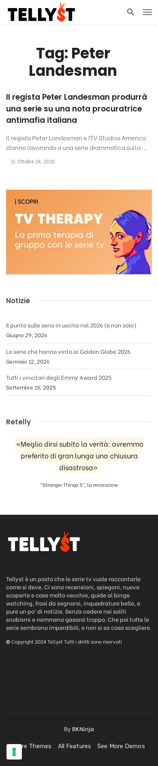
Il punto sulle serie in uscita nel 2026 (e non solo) (71, 325)
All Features (74, 746)
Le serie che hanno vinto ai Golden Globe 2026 (68, 351)
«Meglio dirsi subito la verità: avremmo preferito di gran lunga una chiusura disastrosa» (79, 455)
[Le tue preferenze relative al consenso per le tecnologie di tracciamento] (14, 752)
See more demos (121, 746)
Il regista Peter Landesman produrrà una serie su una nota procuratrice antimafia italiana (76, 109)
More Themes (32, 746)
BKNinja (83, 728)
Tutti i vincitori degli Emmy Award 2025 (58, 377)
